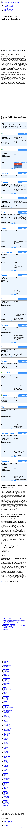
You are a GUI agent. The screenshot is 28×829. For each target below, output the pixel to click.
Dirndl (4, 687)
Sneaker (5, 774)
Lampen (5, 741)
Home (2, 13)
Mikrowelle (6, 752)
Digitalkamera (6, 685)
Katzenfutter (6, 725)
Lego (4, 748)
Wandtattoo (6, 797)
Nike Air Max (6, 756)
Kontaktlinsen (6, 737)
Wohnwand (6, 803)
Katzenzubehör (6, 726)
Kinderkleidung (7, 728)
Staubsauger (6, 783)
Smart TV (5, 773)
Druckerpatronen (7, 689)
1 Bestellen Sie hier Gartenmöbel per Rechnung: (14, 618)
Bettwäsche (6, 675)
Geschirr (5, 701)
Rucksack (5, 765)
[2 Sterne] (12, 50)
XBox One (5, 805)
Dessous (5, 684)
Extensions (5, 690)
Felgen (5, 693)
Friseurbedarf (6, 696)
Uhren (4, 794)
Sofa (4, 775)
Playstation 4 (6, 760)
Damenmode (6, 681)
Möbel (4, 753)
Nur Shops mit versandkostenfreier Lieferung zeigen (15, 124)
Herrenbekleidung (7, 710)
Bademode (5, 672)
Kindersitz (5, 732)
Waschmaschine (7, 798)
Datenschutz (6, 825)
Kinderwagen (6, 733)
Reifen (4, 764)
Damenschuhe (6, 683)
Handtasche (6, 705)
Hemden (5, 708)
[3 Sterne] (17, 50)
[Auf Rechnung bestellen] (10, 2)
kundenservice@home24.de (20, 162)
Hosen (4, 715)
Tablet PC (5, 787)
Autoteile (5, 667)
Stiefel (4, 784)
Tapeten (5, 788)
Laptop (5, 742)
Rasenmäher (6, 762)
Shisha (4, 770)
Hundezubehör (6, 717)
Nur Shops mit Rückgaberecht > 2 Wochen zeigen (14, 127)
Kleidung (5, 734)
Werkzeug (5, 800)
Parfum (5, 759)
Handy (5, 706)
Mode (4, 755)
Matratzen (5, 751)
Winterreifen (6, 802)
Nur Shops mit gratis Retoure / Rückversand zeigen (15, 126)
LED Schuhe (6, 746)
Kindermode (6, 729)
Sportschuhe (6, 782)
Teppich (5, 791)
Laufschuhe (6, 743)
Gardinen (5, 697)
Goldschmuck (6, 703)
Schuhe (5, 769)
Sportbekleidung (7, 780)
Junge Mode (6, 721)
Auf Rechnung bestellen (15, 827)
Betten (4, 674)
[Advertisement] (14, 36)
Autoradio (5, 666)
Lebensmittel (6, 744)
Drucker (5, 688)
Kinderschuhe (6, 730)
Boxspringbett (6, 678)
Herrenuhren (6, 712)
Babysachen (6, 671)
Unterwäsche (6, 796)
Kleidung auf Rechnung (8, 824)
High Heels (6, 714)
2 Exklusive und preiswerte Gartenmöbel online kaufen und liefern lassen (14, 621)
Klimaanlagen (6, 735)
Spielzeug (5, 779)
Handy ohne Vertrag (8, 707)
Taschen (5, 789)
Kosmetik (5, 738)
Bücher (5, 679)
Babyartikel (6, 669)
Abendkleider (6, 661)
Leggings (5, 747)
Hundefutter (6, 716)
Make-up (5, 750)
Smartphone (6, 771)
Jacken (5, 719)
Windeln (5, 801)
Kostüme (5, 739)
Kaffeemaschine (7, 723)
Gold (4, 702)
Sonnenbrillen (6, 778)
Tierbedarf (5, 792)
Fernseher (5, 694)
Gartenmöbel (6, 698)
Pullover (5, 761)
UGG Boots (6, 793)
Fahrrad (5, 692)
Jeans (4, 720)
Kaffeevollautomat (7, 724)
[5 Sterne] (3, 51)
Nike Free (5, 757)
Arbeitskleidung (7, 665)
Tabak (4, 785)
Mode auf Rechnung (8, 821)
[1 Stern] (8, 50)
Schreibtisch (6, 768)
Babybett (5, 670)
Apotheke (5, 663)
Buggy (5, 680)
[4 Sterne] (22, 50)
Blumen (5, 676)
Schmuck (5, 766)
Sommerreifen (6, 776)
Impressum (23, 827)
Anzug (5, 662)
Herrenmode (6, 711)
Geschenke (5, 699)
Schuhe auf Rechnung (8, 822)
